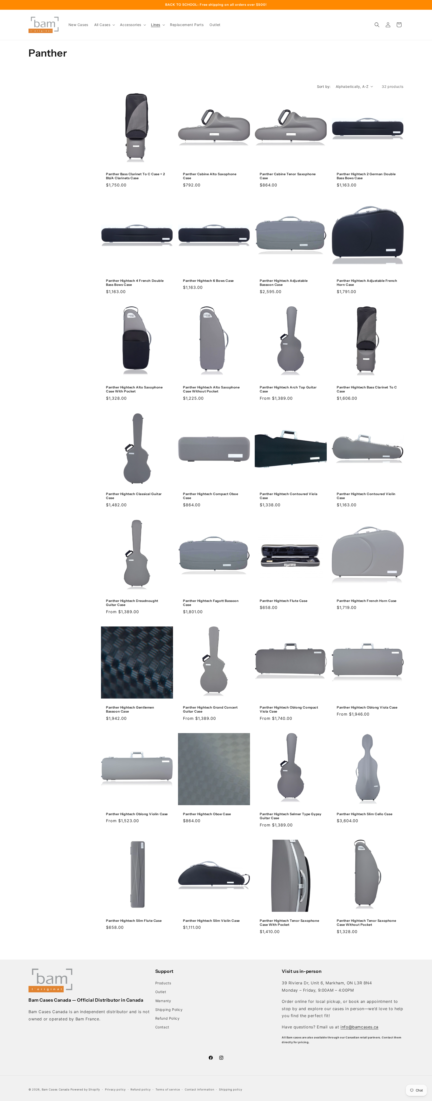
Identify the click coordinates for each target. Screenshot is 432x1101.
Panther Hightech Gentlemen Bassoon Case (130, 709)
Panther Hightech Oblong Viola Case (367, 707)
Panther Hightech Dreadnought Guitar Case (132, 602)
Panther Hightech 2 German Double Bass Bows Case (366, 176)
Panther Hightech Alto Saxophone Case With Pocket (134, 389)
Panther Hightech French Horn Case (366, 600)
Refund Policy (167, 1018)
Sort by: (324, 86)
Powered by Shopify (85, 1089)
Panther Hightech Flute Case (283, 600)
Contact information (199, 1089)
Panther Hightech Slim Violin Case (211, 921)
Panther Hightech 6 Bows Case (208, 280)
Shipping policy (230, 1089)
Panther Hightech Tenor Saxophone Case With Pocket (289, 923)
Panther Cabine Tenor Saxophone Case (288, 176)
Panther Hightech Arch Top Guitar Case (288, 389)
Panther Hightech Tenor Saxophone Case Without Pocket (366, 923)
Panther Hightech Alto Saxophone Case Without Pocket (211, 389)
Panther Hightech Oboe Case (207, 814)
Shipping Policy (169, 1009)
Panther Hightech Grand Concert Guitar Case (210, 709)
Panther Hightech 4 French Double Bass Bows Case (135, 282)
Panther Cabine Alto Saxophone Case (209, 176)
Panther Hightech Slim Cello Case (364, 814)
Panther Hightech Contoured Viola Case (288, 496)
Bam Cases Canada (56, 1089)
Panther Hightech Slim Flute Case (134, 921)
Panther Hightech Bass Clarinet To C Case (367, 389)
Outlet (160, 992)
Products (163, 983)
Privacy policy (115, 1089)
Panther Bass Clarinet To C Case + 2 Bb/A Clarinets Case (135, 176)
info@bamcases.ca (359, 1026)
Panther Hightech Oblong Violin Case (137, 814)
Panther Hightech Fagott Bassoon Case (211, 602)
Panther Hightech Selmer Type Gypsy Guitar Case (290, 816)
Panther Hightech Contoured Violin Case (366, 496)
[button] (104, 25)
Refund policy (140, 1089)
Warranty (163, 1001)
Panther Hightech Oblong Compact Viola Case (289, 709)
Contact (162, 1027)
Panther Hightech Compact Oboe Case (210, 496)
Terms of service (168, 1089)
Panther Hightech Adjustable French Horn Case (367, 282)
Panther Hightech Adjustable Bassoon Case (284, 282)
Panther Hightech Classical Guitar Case (134, 496)
